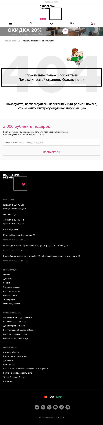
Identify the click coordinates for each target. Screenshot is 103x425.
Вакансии (7, 381)
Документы (8, 360)
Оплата (6, 274)
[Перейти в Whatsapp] (43, 407)
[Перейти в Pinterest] (49, 407)
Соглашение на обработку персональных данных (25, 368)
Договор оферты (11, 352)
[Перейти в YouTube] (55, 407)
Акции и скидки (10, 295)
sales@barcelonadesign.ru (14, 208)
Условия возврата (11, 287)
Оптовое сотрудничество (15, 334)
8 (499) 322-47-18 (13, 219)
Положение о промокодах (15, 356)
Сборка (6, 282)
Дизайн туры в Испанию (14, 325)
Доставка (7, 278)
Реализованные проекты (14, 321)
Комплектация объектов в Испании (19, 330)
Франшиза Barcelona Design (15, 338)
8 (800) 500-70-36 (51, 2)
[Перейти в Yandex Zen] (67, 407)
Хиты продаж (9, 299)
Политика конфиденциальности (17, 373)
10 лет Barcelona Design (14, 377)
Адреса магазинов (11, 291)
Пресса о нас (9, 364)
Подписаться (51, 152)
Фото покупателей (11, 303)
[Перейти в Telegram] (61, 407)
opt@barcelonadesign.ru (13, 223)
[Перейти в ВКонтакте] (37, 407)
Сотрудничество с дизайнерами (17, 317)
